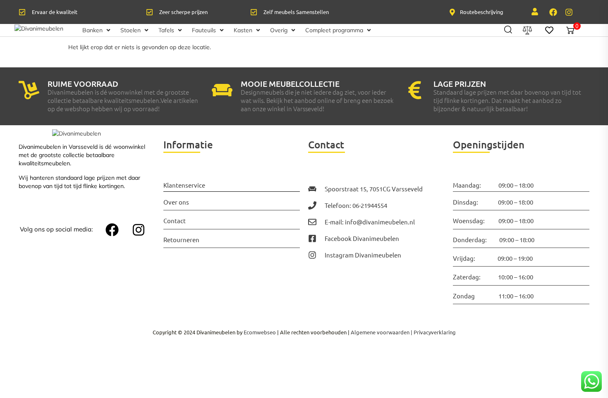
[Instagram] (569, 12)
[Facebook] (553, 12)
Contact (174, 220)
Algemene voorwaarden (380, 332)
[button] (97, 30)
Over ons (176, 202)
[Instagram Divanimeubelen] (312, 255)
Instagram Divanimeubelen (363, 255)
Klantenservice (184, 185)
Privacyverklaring (435, 332)
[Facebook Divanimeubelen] (312, 238)
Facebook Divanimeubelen (362, 238)
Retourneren (181, 239)
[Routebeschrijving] (452, 12)
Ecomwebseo (260, 332)
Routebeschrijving (481, 11)
